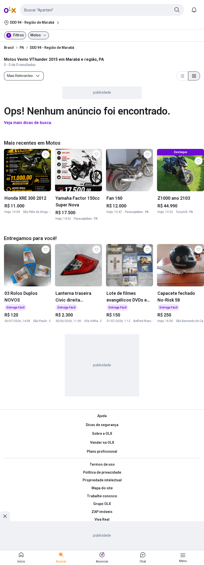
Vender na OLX (102, 442)
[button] (102, 10)
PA (22, 47)
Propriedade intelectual (102, 480)
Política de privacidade (102, 472)
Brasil (9, 47)
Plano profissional (102, 451)
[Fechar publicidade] (5, 516)
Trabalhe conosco (102, 496)
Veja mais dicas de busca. (28, 122)
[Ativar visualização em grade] (194, 75)
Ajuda (102, 416)
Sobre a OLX (102, 434)
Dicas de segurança (102, 425)
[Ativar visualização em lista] (182, 75)
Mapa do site (102, 488)
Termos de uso (102, 464)
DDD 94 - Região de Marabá (52, 47)
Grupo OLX (102, 504)
